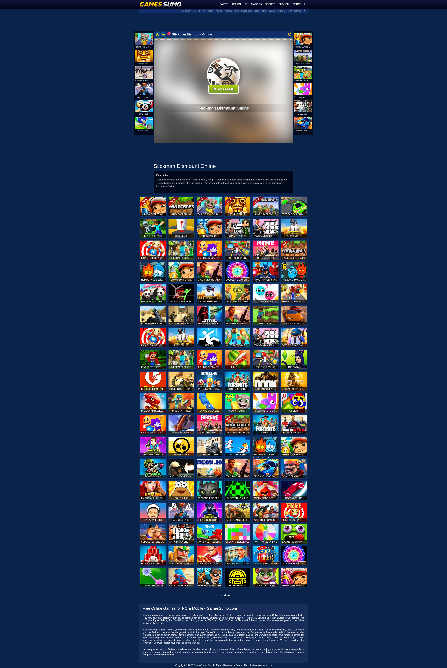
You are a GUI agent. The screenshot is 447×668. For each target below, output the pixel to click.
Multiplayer (246, 11)
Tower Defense (294, 11)
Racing (219, 11)
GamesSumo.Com (203, 665)
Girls (237, 11)
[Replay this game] (289, 34)
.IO (246, 4)
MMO (264, 11)
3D (195, 11)
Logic (256, 11)
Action (236, 4)
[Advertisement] (223, 22)
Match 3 (256, 4)
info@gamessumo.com (260, 665)
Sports (270, 4)
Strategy (228, 11)
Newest (223, 4)
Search (299, 4)
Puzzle (272, 11)
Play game (223, 89)
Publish (284, 4)
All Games (187, 11)
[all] (303, 11)
